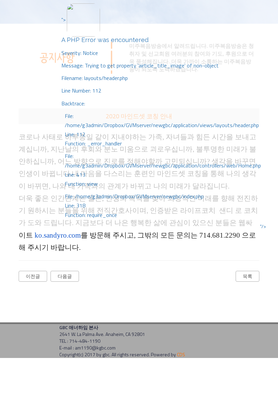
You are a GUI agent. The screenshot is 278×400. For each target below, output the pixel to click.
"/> (263, 226)
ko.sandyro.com (58, 235)
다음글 (65, 276)
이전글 (33, 276)
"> (161, 117)
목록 (247, 276)
